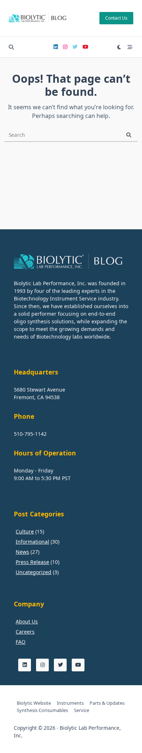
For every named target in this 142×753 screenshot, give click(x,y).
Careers (25, 631)
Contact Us (116, 18)
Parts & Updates (107, 703)
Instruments (70, 703)
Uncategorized (33, 572)
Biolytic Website (34, 703)
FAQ (20, 641)
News (22, 551)
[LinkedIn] (56, 47)
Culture (25, 531)
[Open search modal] (11, 47)
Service (81, 710)
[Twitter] (75, 47)
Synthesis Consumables (42, 710)
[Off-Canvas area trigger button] (130, 47)
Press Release (32, 561)
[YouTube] (85, 47)
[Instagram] (65, 47)
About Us (27, 621)
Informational (32, 541)
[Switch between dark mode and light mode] (119, 47)
